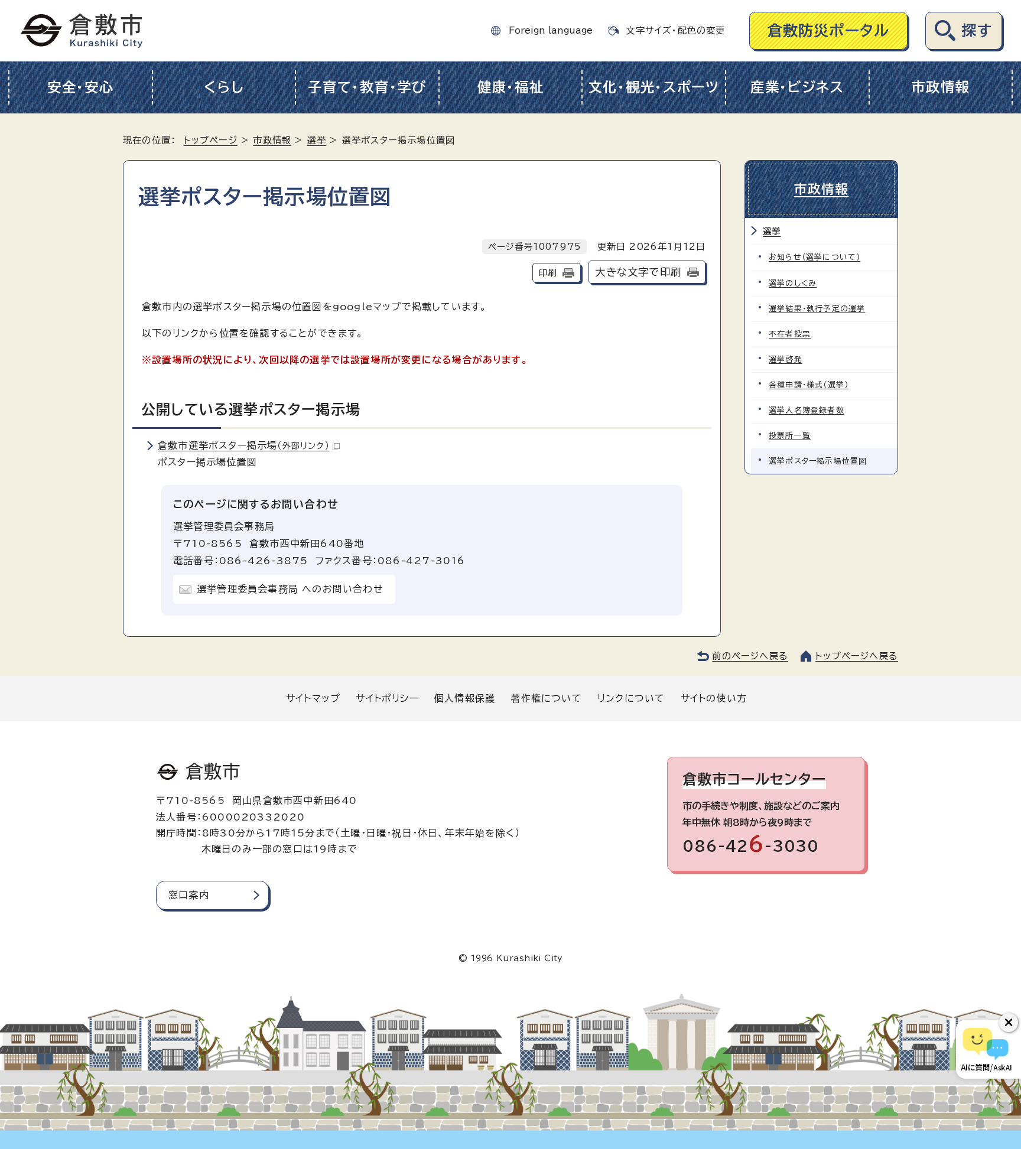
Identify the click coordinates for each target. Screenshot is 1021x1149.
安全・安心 (80, 87)
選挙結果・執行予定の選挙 (817, 309)
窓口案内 (188, 895)
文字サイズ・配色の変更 (675, 30)
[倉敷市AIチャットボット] (986, 1049)
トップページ (211, 140)
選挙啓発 (785, 359)
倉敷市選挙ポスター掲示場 (244, 445)
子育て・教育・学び (367, 87)
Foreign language (551, 30)
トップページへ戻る (856, 656)
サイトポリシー (387, 698)
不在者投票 (790, 334)
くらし (223, 87)
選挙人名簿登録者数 (806, 410)
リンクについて (631, 698)
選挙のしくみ (793, 283)
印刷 (548, 272)
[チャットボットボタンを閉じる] (1008, 1022)
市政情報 (940, 87)
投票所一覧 (790, 436)
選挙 (316, 140)
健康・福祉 (510, 87)
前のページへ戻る (750, 656)
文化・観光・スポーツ (654, 87)
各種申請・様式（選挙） (808, 385)
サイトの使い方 (714, 698)
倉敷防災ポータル (829, 30)
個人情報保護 (464, 698)
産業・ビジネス (797, 87)
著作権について (545, 698)
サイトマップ (313, 698)
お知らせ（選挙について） (814, 257)
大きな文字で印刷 (638, 272)
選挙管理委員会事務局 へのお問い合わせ (290, 589)
